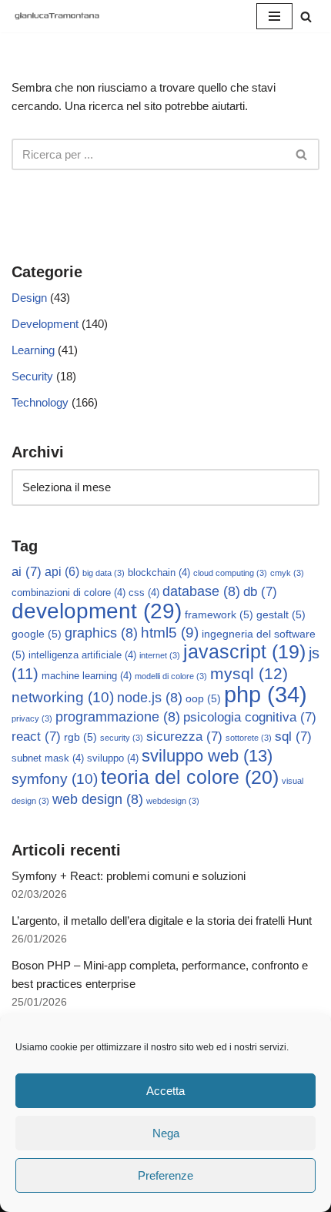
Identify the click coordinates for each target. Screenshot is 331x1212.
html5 (170, 632)
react (36, 736)
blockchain (159, 572)
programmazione (117, 717)
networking (63, 696)
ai (27, 571)
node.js (149, 697)
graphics (101, 633)
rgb (80, 737)
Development (45, 323)
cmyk (287, 573)
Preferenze (165, 1175)
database (201, 591)
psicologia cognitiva (249, 717)
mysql (249, 673)
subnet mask (48, 758)
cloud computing (230, 573)
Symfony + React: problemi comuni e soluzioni (129, 875)
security (121, 737)
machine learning (87, 676)
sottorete (249, 737)
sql (293, 736)
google (37, 634)
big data (103, 573)
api (62, 571)
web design (97, 799)
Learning (33, 350)
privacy (32, 718)
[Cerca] (306, 16)
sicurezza (184, 736)
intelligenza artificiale (82, 655)
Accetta (165, 1090)
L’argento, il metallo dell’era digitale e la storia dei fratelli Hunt (162, 920)
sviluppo (113, 758)
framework (219, 614)
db (260, 591)
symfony (55, 778)
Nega (165, 1133)
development (97, 611)
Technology (40, 402)
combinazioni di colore (68, 593)
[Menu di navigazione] (274, 16)
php (265, 694)
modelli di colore (171, 676)
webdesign (172, 800)
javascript (244, 651)
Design (29, 297)
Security (32, 376)
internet (159, 655)
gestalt (281, 614)
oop (203, 698)
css (144, 593)
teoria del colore (190, 777)
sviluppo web (207, 755)
